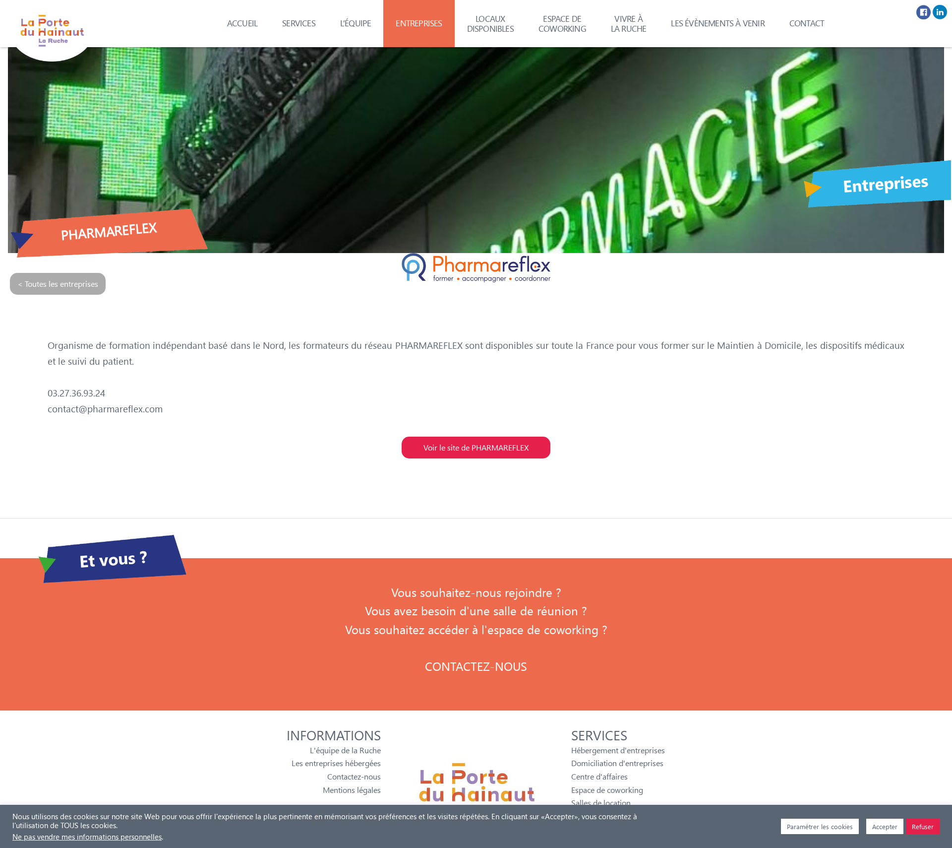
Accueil (242, 23)
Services (298, 23)
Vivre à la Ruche (629, 23)
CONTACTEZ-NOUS (476, 666)
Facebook (923, 12)
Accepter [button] (884, 826)
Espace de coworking (562, 23)
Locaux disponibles (490, 23)
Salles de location (601, 802)
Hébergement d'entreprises (618, 750)
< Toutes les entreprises (57, 283)
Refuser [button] (923, 826)
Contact (806, 23)
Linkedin (939, 12)
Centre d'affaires (599, 776)
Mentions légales (352, 789)
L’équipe (355, 23)
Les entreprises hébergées (336, 763)
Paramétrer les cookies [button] (820, 826)
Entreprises (419, 23)
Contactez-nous (354, 776)
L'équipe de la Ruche (345, 750)
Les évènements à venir (717, 23)
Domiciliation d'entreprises (617, 763)
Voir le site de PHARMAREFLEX (476, 447)
